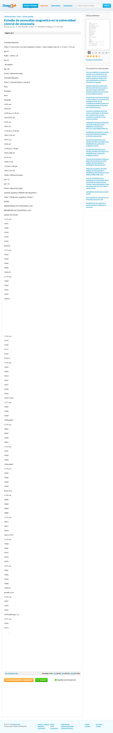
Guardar (43, 680)
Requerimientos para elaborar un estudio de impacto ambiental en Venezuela (96, 205)
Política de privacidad (67, 726)
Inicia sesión (55, 6)
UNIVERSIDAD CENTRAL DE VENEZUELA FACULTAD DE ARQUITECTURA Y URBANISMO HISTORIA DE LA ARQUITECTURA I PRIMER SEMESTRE (97, 125)
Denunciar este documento (94, 60)
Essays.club (16, 724)
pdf (63, 673)
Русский (98, 726)
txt (54, 673)
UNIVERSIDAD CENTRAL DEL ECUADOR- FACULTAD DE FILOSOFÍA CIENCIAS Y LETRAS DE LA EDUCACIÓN (97, 134)
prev (86, 52)
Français (87, 726)
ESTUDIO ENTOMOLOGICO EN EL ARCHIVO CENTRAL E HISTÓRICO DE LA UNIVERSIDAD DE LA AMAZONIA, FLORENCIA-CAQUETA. (97, 143)
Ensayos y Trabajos (43, 724)
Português (99, 724)
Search (52, 724)
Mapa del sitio (65, 724)
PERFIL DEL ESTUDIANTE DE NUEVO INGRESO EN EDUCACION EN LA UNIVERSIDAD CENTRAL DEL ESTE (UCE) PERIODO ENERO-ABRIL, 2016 (97, 172)
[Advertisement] (42, 317)
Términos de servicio (67, 728)
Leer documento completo (19, 680)
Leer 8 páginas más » (11, 673)
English (87, 724)
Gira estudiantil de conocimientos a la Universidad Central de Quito (97, 198)
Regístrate (44, 6)
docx (72, 673)
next (109, 52)
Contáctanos (68, 6)
